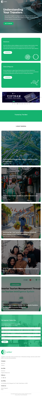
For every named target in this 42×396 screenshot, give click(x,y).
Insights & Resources (5, 372)
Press (2, 389)
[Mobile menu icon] (40, 2)
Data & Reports (8, 66)
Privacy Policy (17, 394)
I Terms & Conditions (23, 394)
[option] (21, 97)
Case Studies (7, 236)
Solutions (6, 42)
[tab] (12, 103)
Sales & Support (4, 388)
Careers (3, 365)
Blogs (4, 163)
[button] (1, 97)
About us (3, 363)
